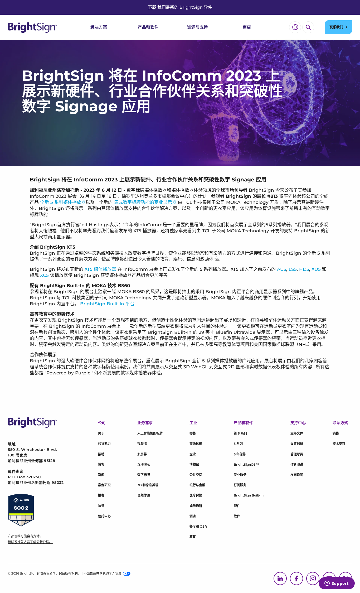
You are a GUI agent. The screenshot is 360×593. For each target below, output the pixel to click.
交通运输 (195, 444)
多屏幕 (142, 454)
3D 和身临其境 (147, 485)
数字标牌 (143, 475)
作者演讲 (296, 464)
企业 (192, 454)
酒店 (192, 516)
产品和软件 (148, 27)
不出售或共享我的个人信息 (102, 573)
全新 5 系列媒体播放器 (63, 202)
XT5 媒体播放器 (100, 269)
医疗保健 (195, 495)
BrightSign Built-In (249, 495)
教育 (192, 537)
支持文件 (296, 433)
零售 (192, 433)
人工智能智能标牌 (150, 433)
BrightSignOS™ (246, 464)
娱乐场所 (195, 506)
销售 (336, 433)
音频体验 (143, 495)
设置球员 (296, 444)
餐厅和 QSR (198, 526)
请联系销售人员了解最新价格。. (30, 542)
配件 (237, 506)
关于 (101, 433)
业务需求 (145, 422)
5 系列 (238, 444)
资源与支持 (197, 27)
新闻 (101, 475)
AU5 (281, 269)
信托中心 (104, 516)
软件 (237, 516)
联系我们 (336, 27)
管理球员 (296, 454)
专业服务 (240, 475)
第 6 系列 (240, 433)
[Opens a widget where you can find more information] (336, 583)
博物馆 (194, 464)
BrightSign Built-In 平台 (107, 303)
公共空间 (195, 475)
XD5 (316, 269)
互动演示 (143, 464)
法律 (101, 506)
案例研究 (104, 485)
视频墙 (142, 444)
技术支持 (339, 444)
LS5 (293, 269)
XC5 (44, 275)
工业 (193, 422)
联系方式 (340, 422)
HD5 (304, 269)
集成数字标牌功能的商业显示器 (145, 202)
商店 (247, 27)
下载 (152, 7)
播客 (101, 495)
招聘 (101, 454)
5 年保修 (240, 454)
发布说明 (296, 475)
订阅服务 (240, 485)
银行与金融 (197, 485)
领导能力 (104, 444)
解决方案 (98, 27)
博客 (101, 464)
